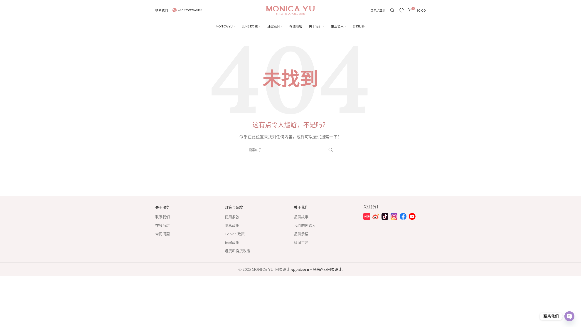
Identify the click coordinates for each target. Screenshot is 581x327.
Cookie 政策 (235, 234)
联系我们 (162, 217)
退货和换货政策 (237, 251)
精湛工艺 (301, 242)
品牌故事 (301, 217)
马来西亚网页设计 (327, 269)
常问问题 (162, 234)
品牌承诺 (301, 234)
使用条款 (232, 217)
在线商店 (162, 225)
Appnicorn (300, 269)
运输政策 (232, 242)
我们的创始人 (305, 225)
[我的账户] (330, 150)
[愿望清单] (392, 10)
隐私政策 (232, 225)
